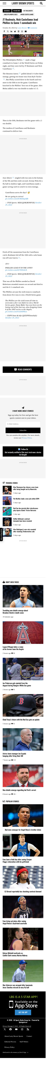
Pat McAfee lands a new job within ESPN (26, 499)
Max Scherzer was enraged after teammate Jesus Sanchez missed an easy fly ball (17, 986)
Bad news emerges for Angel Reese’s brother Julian (23, 830)
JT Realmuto (28, 11)
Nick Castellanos (27, 14)
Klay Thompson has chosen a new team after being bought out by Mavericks (25, 488)
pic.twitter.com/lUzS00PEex (16, 312)
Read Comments (24, 369)
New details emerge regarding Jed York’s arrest (19, 790)
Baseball (7, 11)
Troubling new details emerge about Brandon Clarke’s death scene (15, 611)
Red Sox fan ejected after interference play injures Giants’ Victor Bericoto (25, 509)
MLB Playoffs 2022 (11, 14)
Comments (33, 28)
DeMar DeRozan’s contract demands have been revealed (22, 520)
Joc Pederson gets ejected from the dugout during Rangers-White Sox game (17, 684)
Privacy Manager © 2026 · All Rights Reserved (17, 1026)
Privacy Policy (27, 438)
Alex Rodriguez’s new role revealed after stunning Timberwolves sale (24, 530)
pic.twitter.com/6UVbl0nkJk (16, 270)
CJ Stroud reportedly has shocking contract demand (23, 891)
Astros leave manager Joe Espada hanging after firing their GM (14, 754)
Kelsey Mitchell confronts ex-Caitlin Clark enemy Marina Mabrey (15, 954)
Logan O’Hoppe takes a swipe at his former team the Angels (13, 648)
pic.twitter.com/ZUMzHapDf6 (16, 199)
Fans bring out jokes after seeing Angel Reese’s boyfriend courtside (15, 922)
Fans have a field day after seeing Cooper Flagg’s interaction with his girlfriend (17, 860)
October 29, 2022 (12, 318)
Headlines (16, 11)
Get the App (23, 1012)
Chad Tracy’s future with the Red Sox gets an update (21, 719)
